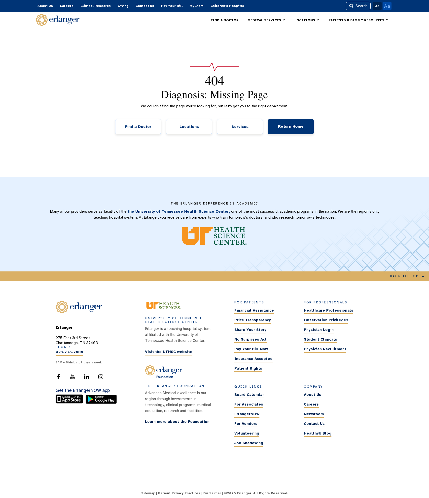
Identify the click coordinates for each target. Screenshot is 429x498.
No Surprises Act (250, 339)
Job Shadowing (248, 443)
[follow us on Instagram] (101, 378)
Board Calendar (249, 394)
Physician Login (319, 330)
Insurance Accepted (253, 359)
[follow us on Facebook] (58, 378)
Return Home (291, 126)
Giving (123, 6)
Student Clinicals (320, 339)
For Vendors (245, 423)
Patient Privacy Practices (179, 493)
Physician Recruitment (325, 349)
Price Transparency (252, 320)
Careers (66, 6)
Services (240, 126)
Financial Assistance (254, 310)
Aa (377, 6)
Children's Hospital (227, 6)
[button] (266, 20)
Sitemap (148, 493)
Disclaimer (212, 493)
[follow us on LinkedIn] (86, 378)
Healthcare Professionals (328, 310)
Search (361, 5)
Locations (189, 126)
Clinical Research (95, 6)
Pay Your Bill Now (251, 349)
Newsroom (314, 414)
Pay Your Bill (172, 6)
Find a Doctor (138, 126)
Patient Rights (248, 368)
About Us (45, 6)
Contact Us (145, 6)
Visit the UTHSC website (168, 352)
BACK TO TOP (404, 276)
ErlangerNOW (246, 414)
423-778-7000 (69, 352)
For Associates (248, 404)
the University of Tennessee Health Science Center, (179, 211)
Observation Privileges (326, 320)
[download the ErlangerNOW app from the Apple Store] (70, 402)
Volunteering (246, 433)
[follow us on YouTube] (72, 378)
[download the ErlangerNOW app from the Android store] (101, 402)
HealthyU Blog (317, 433)
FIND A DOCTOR (225, 20)
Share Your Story (250, 330)
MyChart (197, 6)
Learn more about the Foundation (177, 422)
